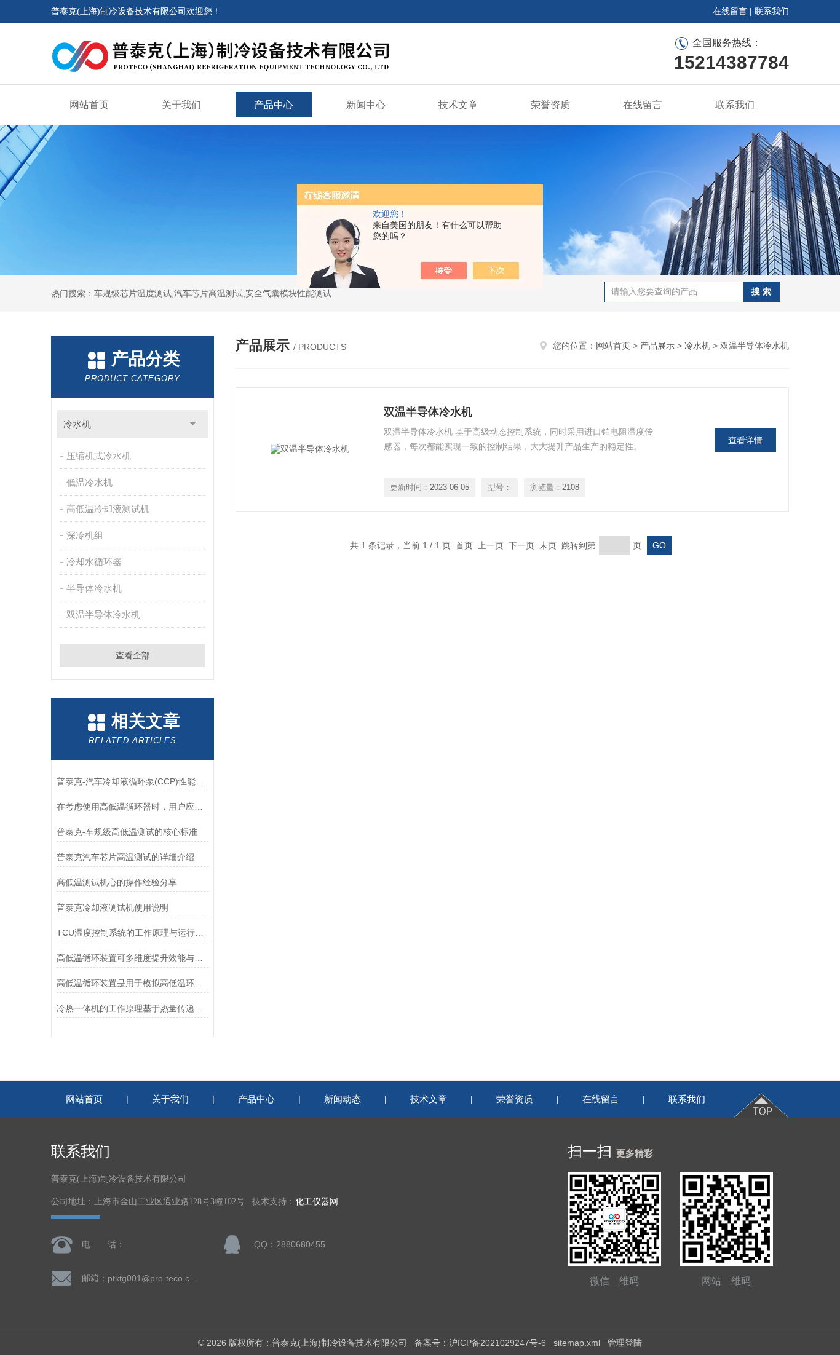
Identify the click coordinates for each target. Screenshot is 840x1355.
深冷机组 (84, 535)
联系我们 (772, 11)
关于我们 (181, 105)
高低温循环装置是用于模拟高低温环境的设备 (132, 983)
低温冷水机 (89, 482)
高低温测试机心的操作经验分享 (117, 882)
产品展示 (657, 345)
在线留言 (730, 11)
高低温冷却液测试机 (107, 509)
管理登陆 (625, 1343)
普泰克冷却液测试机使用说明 (112, 907)
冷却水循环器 (94, 561)
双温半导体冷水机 (103, 614)
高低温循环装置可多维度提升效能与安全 (132, 958)
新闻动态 (342, 1099)
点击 (193, 424)
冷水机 (77, 424)
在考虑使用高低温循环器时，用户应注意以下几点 (132, 807)
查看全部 (133, 655)
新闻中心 (366, 105)
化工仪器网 (316, 1201)
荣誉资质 (550, 105)
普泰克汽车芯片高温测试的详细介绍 (125, 857)
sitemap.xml (576, 1343)
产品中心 (273, 105)
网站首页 (89, 105)
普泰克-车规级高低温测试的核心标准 (127, 832)
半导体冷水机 (94, 588)
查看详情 (745, 440)
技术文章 (458, 105)
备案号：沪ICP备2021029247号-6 (480, 1343)
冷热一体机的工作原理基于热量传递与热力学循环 (132, 1008)
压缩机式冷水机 (98, 456)
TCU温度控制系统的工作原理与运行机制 (132, 933)
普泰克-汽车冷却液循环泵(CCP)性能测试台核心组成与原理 (132, 781)
